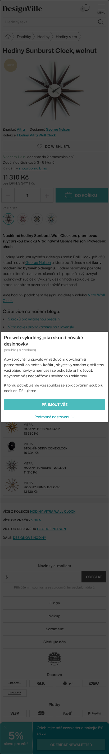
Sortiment (54, 628)
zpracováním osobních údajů (73, 587)
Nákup (54, 615)
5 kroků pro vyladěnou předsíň (34, 318)
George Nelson (58, 129)
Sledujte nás (54, 641)
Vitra (36, 520)
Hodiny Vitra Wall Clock (36, 135)
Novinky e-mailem (54, 565)
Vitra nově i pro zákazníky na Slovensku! (42, 326)
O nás (54, 602)
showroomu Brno (33, 168)
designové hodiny (29, 537)
